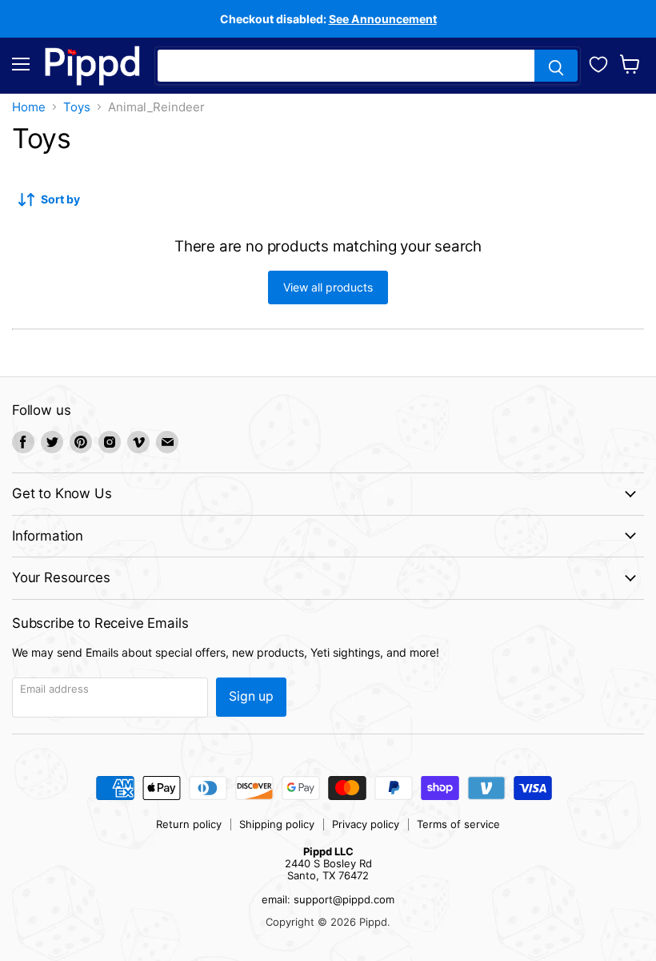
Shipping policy (276, 824)
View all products (328, 287)
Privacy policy (365, 824)
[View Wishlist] (598, 62)
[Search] (556, 66)
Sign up (251, 696)
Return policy (189, 824)
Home (29, 107)
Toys (76, 107)
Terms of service (458, 824)
